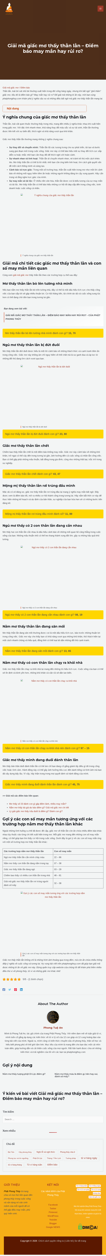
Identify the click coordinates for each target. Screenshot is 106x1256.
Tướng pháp (71, 1158)
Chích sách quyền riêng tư (51, 1241)
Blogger (53, 1223)
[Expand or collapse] (83, 108)
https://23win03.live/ (13, 1248)
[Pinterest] (15, 989)
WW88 (25, 1244)
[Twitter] (9, 989)
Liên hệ (69, 1241)
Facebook (53, 1205)
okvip (33, 1244)
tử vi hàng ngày (89, 1158)
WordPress (53, 1216)
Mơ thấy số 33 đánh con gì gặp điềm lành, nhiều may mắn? (37, 804)
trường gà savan (67, 1244)
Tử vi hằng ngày (94, 1186)
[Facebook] (4, 989)
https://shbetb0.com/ (48, 1244)
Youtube (53, 1219)
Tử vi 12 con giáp (83, 1189)
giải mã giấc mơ (21, 275)
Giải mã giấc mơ (11, 87)
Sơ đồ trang (80, 1241)
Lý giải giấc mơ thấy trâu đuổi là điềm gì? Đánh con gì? (36, 811)
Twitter (53, 1208)
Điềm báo (25, 87)
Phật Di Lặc (37, 1158)
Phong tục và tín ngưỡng (18, 1158)
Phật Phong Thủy (12, 1191)
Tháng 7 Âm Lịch (54, 1158)
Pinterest (53, 1212)
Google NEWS (53, 1227)
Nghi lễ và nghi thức (46, 1152)
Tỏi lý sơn (30, 1248)
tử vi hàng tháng (15, 1165)
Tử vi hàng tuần (34, 1165)
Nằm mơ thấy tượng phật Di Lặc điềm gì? (24, 1074)
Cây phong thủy (25, 1152)
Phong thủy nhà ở (67, 1152)
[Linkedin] (21, 989)
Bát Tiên (11, 1152)
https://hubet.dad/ (12, 1244)
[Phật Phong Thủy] (9, 8)
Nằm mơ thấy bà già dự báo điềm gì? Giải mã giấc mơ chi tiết (39, 807)
